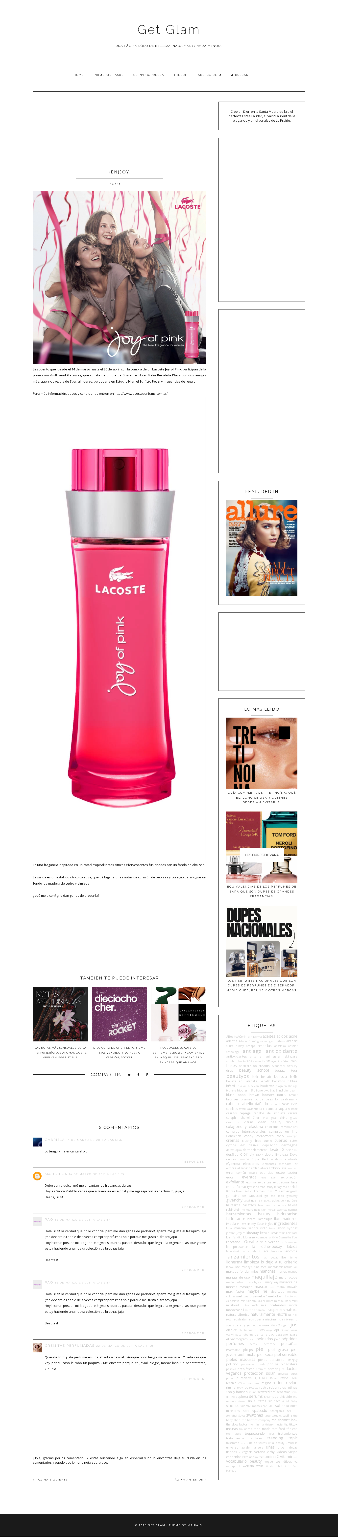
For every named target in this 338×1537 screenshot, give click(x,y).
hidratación (287, 1214)
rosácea (254, 1387)
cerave (292, 1113)
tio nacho (245, 1429)
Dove (293, 1154)
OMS (262, 1330)
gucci (247, 1200)
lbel (284, 1257)
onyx (269, 1330)
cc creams (266, 1109)
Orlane (285, 1330)
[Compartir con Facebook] (138, 1075)
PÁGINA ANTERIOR (188, 1479)
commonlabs (289, 1127)
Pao (49, 1219)
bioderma (267, 1086)
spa (246, 1410)
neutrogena (255, 1319)
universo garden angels (244, 1447)
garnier (284, 1191)
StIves (241, 1415)
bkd (266, 1090)
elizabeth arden (248, 1168)
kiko (239, 1237)
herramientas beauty (248, 1214)
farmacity (243, 1187)
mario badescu (235, 1282)
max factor (235, 1291)
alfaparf (291, 1041)
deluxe (253, 1145)
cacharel (275, 1104)
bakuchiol (290, 1061)
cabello (232, 1103)
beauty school (254, 1070)
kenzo (264, 1232)
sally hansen (238, 1392)
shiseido (286, 1396)
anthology (232, 1052)
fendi (263, 1187)
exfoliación (289, 1177)
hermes (292, 1209)
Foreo (239, 1191)
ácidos (282, 1036)
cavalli (242, 1109)
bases (231, 1065)
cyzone (231, 1145)
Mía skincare (265, 1301)
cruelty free (251, 1140)
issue (272, 1228)
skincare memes (251, 1406)
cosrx (280, 1136)
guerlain (257, 1200)
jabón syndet (287, 1228)
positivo (231, 1369)
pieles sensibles (271, 1359)
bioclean (253, 1086)
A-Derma (256, 1036)
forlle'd (248, 1191)
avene (247, 1061)
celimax (292, 1109)
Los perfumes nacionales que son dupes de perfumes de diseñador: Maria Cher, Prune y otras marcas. (261, 985)
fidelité (292, 1187)
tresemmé (232, 1443)
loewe (230, 1267)
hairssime (233, 1205)
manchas (268, 1271)
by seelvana (284, 1099)
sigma (241, 1401)
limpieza (251, 1262)
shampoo (271, 1396)
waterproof (233, 1466)
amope (250, 1046)
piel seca (265, 1354)
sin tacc (274, 1401)
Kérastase (291, 1233)
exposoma (281, 1182)
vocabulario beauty (244, 1461)
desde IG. (291, 1150)
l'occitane (233, 1242)
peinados (264, 1338)
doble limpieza (276, 1154)
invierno (240, 1228)
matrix (281, 1287)
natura (291, 1309)
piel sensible (285, 1354)
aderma (231, 1041)
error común (236, 1172)
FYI (276, 1191)
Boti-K (281, 1094)
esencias (266, 1172)
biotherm (243, 1090)
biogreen (281, 1086)
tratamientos (287, 1433)
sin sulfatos (256, 1401)
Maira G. (195, 1525)
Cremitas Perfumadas (70, 1345)
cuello (268, 1141)
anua (253, 1056)
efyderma (233, 1164)
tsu (243, 1443)
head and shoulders (272, 1205)
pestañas (289, 1343)
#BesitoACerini (236, 1036)
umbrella (291, 1443)
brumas (246, 1099)
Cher (256, 1117)
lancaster (276, 1251)
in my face (255, 1223)
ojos (292, 1324)
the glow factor (236, 1424)
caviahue (252, 1109)
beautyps (237, 1075)
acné (293, 1036)
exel (273, 1177)
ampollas (265, 1045)
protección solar (259, 1373)
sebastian (283, 1392)
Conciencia (233, 1136)
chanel (245, 1117)
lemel (293, 1257)
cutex (293, 1141)
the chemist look (284, 1420)
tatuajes (277, 1415)
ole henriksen (248, 1330)
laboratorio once (237, 1251)
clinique (291, 1122)
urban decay (287, 1447)
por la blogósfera (282, 1364)
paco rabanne (244, 1334)
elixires (231, 1168)
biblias (292, 1081)
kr (269, 1237)
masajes (246, 1287)
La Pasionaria (289, 1242)
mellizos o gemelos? (251, 1296)
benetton (278, 1081)
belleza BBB (285, 1076)
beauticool (278, 1066)
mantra (292, 1271)
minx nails (250, 1305)
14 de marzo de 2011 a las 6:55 (96, 1174)
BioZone (257, 1090)
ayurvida (276, 1061)
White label (274, 1466)
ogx (283, 1325)
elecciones (251, 1163)
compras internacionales (246, 1131)
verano (259, 1452)
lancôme (291, 1251)
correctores (265, 1136)
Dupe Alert (259, 1159)
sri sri (292, 1411)
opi (276, 1330)
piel (260, 1348)
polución (232, 1364)
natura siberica (237, 1314)
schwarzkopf (266, 1392)
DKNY (259, 1154)
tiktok (293, 1424)
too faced (233, 1433)
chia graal (270, 1117)
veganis (247, 1452)
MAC (264, 1266)
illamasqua (264, 1219)
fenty (270, 1187)
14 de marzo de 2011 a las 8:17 (82, 1219)
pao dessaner (278, 1334)
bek (255, 1076)
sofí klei (268, 1406)
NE (289, 1314)
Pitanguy (292, 1360)
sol (277, 1405)
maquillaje (264, 1276)
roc (245, 1387)
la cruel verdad (267, 1242)
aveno (257, 1061)
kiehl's (231, 1237)
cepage (245, 1113)
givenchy (234, 1200)
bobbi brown (248, 1094)
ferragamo (280, 1187)
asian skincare (285, 1056)
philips (248, 1350)
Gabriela (55, 1140)
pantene (261, 1334)
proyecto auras (287, 1373)
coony (248, 1136)
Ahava (281, 1041)
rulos (282, 1387)
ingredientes (285, 1223)
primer (273, 1369)
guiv (283, 1200)
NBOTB (282, 1314)
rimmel (231, 1387)
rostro (263, 1387)
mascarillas (264, 1286)
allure (229, 1046)
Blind (279, 1090)
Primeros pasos (108, 75)
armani (265, 1056)
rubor (273, 1387)
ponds (261, 1364)
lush (238, 1267)
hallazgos (249, 1205)
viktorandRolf (250, 1457)
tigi (286, 1424)
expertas (264, 1182)
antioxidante (281, 1050)
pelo (277, 1339)
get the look (274, 1196)
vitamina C (269, 1456)
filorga (230, 1191)
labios (292, 1246)
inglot (269, 1224)
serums (256, 1396)
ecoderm (276, 1159)
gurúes (292, 1200)
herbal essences (277, 1209)
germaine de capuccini (244, 1196)
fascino (254, 1187)
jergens (241, 1233)
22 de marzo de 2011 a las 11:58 (124, 1345)
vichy (271, 1452)
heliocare (247, 1209)
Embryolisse (278, 1168)
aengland (270, 1041)
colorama (272, 1127)
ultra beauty (276, 1443)
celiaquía (280, 1109)
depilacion (269, 1145)
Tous (271, 1433)
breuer (293, 1095)
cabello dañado (254, 1103)
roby (240, 1387)
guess (267, 1200)
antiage (252, 1050)
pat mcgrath (239, 1339)
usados (231, 1452)
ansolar (292, 1046)
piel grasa (278, 1349)
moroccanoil (235, 1310)
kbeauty (252, 1232)
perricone (270, 1344)
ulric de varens (256, 1443)
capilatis (232, 1109)
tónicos (292, 1428)
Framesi (260, 1191)
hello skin (260, 1209)
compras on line (283, 1131)
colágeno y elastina (244, 1126)
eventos (249, 1177)
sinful (285, 1401)
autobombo (234, 1061)
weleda (248, 1466)
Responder (193, 1161)
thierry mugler (274, 1424)
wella (260, 1466)
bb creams (261, 1065)
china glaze (288, 1117)
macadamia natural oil (282, 1267)
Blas (272, 1090)
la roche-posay (267, 1246)
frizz (269, 1191)
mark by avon (255, 1282)
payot (252, 1339)
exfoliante (235, 1182)
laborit (256, 1251)
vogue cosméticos (278, 1461)
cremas (232, 1140)
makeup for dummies (242, 1271)
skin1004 (232, 1406)
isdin (263, 1228)
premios (261, 1369)
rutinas (292, 1387)
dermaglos (289, 1145)
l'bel (294, 1237)
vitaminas (288, 1456)
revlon (291, 1382)
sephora (242, 1396)
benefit (265, 1081)
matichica (56, 1174)
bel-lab (266, 1077)
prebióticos (246, 1369)
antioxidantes (236, 1056)
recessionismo (252, 1383)
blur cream (290, 1090)
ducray (231, 1159)
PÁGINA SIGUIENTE (51, 1479)
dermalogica (234, 1150)
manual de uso (238, 1277)
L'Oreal (247, 1241)
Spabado (259, 1410)
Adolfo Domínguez (251, 1041)
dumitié (244, 1159)
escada (253, 1172)
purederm (244, 1378)
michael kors (282, 1301)
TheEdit (181, 75)
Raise (273, 1378)
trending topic (282, 1438)
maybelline (257, 1291)
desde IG (276, 1149)
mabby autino (250, 1267)
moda (293, 1305)
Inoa (229, 1228)
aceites (269, 1036)
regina (266, 1383)
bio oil (242, 1086)
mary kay (271, 1282)
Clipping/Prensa (148, 75)
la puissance (237, 1247)
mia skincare (249, 1301)
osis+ (294, 1330)
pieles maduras (240, 1359)
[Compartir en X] (129, 1075)
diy (252, 1154)
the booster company (256, 1420)
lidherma (234, 1262)
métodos (275, 1296)
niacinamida (274, 1319)
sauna (252, 1392)
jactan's (230, 1233)
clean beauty (269, 1122)
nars (282, 1310)
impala (231, 1224)
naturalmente (262, 1314)
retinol (278, 1382)
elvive (264, 1168)
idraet (251, 1219)
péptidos (289, 1338)
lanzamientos (242, 1256)
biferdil (231, 1086)
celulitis (231, 1113)
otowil (230, 1334)
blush (230, 1094)
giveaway (292, 1196)
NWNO (275, 1325)
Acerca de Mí (210, 75)
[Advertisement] (119, 129)
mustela (250, 1310)
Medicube (277, 1291)
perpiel (253, 1344)
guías (276, 1200)
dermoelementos (255, 1150)
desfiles (232, 1154)
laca (265, 1251)
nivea (288, 1319)
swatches (254, 1415)
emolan (292, 1168)
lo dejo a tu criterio (279, 1262)
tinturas (232, 1428)
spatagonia (277, 1411)
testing (287, 1415)
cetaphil (231, 1117)
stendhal (231, 1415)
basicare (245, 1066)
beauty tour (286, 1070)
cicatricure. (233, 1122)
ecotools (291, 1159)
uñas (270, 1447)
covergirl (292, 1136)
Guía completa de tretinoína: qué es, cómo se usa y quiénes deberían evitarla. (262, 797)
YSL (287, 1466)
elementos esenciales (276, 1164)
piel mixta (246, 1354)
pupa (229, 1378)
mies (294, 1301)
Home (79, 75)
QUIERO (261, 1378)
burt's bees (264, 1099)
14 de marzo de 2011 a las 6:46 (94, 1140)
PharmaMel (233, 1350)
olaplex (231, 1330)
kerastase (278, 1233)
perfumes (235, 1343)
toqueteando (255, 1433)
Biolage (292, 1086)
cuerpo (281, 1140)
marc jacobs (288, 1277)
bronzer (232, 1099)
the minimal (256, 1424)
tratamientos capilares (244, 1438)
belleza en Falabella (241, 1081)
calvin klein (289, 1104)
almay (240, 1046)
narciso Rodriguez (267, 1310)
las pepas (271, 1257)
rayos (284, 1378)
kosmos (261, 1237)
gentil (293, 1191)
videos (282, 1452)
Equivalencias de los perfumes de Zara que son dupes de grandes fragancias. (261, 891)
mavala (292, 1287)
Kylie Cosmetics (281, 1237)
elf (295, 1164)
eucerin (232, 1177)
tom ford (278, 1429)
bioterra (231, 1090)
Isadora (253, 1228)
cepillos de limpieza (269, 1113)
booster (268, 1094)
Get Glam (169, 29)
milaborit (232, 1305)
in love (241, 1224)
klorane (249, 1237)
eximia (251, 1182)
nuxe (265, 1325)
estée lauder (286, 1172)
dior (243, 1154)
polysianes (247, 1364)
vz (295, 1461)
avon (266, 1060)
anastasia (280, 1046)
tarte (267, 1415)
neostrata (239, 1319)
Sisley (294, 1401)
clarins (249, 1122)
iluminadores (285, 1218)
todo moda (262, 1429)
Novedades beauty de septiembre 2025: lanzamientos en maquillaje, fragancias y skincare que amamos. (178, 1055)
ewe (263, 1177)
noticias (256, 1325)
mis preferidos (273, 1305)
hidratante (235, 1218)
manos (282, 1271)
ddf (242, 1145)
